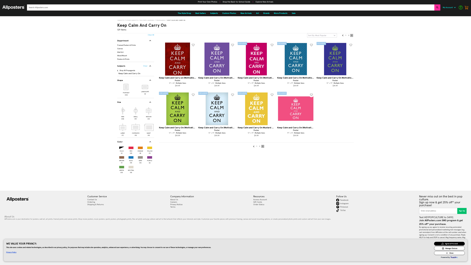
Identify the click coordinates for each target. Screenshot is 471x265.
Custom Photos (229, 13)
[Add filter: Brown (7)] (122, 157)
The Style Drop (184, 13)
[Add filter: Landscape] (145, 87)
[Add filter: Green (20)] (122, 166)
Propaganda (160, 20)
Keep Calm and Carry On (176, 20)
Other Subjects (132, 20)
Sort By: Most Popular (317, 35)
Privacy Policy (11, 252)
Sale (293, 13)
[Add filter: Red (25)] (131, 147)
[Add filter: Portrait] (126, 87)
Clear (145, 66)
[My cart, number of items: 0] (467, 7)
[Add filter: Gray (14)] (140, 157)
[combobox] (230, 7)
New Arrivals (246, 13)
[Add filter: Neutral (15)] (131, 166)
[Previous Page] (342, 35)
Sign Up (462, 211)
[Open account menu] (455, 7)
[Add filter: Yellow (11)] (150, 147)
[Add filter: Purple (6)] (150, 157)
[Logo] (13, 7)
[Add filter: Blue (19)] (131, 157)
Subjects (121, 20)
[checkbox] (122, 113)
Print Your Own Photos (207, 2)
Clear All (151, 35)
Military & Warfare (147, 20)
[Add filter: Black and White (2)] (122, 147)
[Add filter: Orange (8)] (140, 147)
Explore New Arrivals (264, 2)
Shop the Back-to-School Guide (236, 2)
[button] (207, 2)
